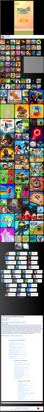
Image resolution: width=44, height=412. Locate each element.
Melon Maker (8, 318)
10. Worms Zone (12, 357)
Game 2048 (12, 335)
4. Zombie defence (22, 388)
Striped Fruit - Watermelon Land (34, 331)
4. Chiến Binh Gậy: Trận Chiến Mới (16, 347)
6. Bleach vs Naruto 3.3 (19, 371)
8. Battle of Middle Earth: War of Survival (17, 354)
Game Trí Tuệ (7, 335)
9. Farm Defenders (22, 397)
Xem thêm (20, 335)
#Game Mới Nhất (6, 322)
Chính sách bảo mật (18, 409)
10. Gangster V (21, 398)
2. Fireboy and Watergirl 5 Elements (16, 343)
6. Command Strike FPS (14, 350)
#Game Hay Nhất (12, 322)
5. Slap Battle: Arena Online (23, 390)
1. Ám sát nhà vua (12, 342)
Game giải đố (16, 335)
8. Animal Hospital (21, 395)
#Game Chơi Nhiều (18, 322)
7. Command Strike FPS (19, 373)
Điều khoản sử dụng (26, 409)
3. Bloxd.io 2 (11, 345)
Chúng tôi (12, 409)
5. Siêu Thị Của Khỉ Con (14, 349)
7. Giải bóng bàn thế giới (14, 352)
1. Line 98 (20, 382)
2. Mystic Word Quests (22, 384)
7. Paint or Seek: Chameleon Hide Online (26, 393)
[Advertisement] (34, 65)
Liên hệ (32, 409)
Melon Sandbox (26, 331)
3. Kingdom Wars (21, 386)
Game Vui (3, 318)
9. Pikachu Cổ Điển (13, 356)
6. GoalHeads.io (21, 391)
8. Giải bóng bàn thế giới (19, 374)
